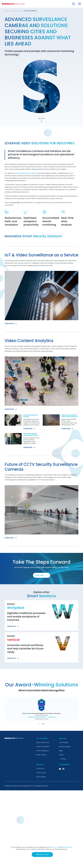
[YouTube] (60, 768)
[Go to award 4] (43, 723)
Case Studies (63, 742)
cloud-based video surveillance (26, 173)
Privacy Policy (67, 847)
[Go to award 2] (39, 723)
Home (6, 11)
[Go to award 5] (44, 723)
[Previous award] (4, 709)
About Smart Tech (16, 11)
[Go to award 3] (41, 723)
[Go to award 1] (38, 723)
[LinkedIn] (63, 768)
